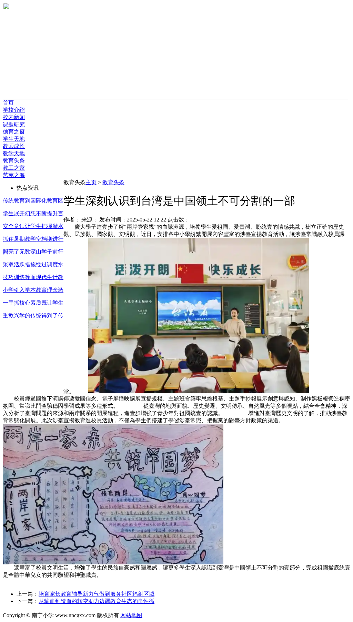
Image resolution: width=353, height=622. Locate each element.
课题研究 (14, 124)
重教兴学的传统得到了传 (33, 315)
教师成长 (14, 146)
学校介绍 (14, 110)
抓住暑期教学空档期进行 (33, 239)
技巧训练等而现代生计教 (33, 277)
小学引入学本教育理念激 (33, 290)
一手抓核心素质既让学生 (33, 303)
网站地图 (131, 615)
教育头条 (14, 161)
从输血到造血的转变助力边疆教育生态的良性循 (96, 601)
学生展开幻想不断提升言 (33, 213)
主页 (91, 182)
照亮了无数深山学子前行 (33, 252)
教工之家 (14, 168)
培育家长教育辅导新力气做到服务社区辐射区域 (96, 594)
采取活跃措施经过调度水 (33, 264)
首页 (8, 103)
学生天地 (14, 139)
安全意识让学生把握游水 (33, 226)
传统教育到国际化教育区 (33, 201)
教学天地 (14, 153)
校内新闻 (14, 117)
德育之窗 (14, 132)
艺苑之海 (14, 175)
